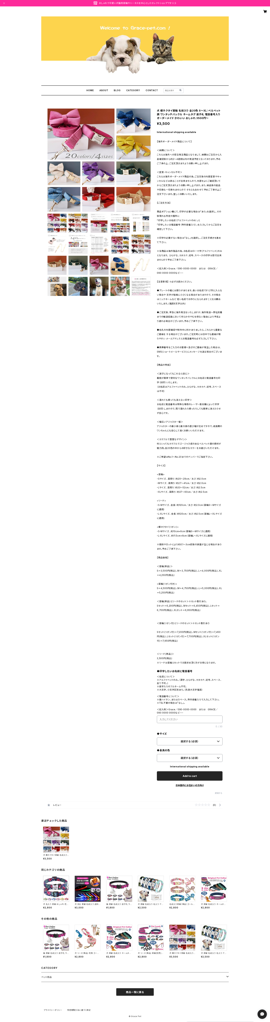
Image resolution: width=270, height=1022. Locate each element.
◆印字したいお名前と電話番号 (174, 671)
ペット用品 (46, 977)
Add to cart (190, 776)
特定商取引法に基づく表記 (79, 1010)
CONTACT (152, 90)
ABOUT (103, 90)
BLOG (117, 90)
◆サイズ (162, 733)
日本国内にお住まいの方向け (190, 785)
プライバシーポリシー (53, 1010)
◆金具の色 (163, 750)
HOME (90, 90)
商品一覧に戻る (135, 992)
